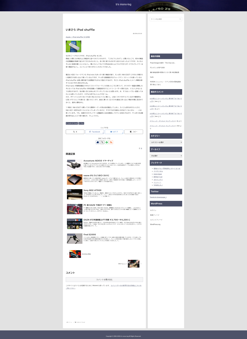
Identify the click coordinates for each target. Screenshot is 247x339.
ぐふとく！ (157, 182)
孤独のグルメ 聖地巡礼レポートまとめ (167, 168)
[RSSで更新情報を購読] (111, 142)
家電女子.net (158, 177)
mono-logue (158, 174)
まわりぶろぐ (158, 179)
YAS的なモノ (158, 185)
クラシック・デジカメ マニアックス (162, 121)
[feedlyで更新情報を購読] (107, 142)
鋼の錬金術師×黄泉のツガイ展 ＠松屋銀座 (164, 72)
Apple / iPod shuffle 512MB (78, 37)
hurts (152, 77)
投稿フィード (154, 215)
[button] (133, 132)
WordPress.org (155, 224)
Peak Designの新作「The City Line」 (163, 63)
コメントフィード (156, 220)
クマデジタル (158, 171)
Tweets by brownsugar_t (158, 197)
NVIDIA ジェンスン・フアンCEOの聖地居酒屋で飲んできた (165, 83)
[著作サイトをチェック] (98, 142)
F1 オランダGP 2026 (157, 67)
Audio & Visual (72, 123)
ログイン (153, 210)
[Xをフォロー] (102, 142)
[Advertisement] (104, 21)
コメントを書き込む (104, 279)
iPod (82, 123)
